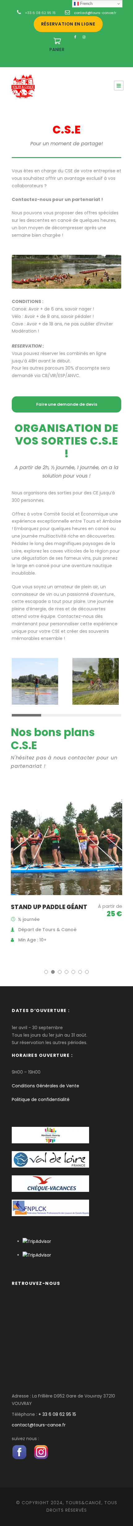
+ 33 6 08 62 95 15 (57, 1414)
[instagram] (84, 37)
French (85, 3)
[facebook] (75, 37)
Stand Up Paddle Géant (49, 907)
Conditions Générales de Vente (45, 1086)
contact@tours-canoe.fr (95, 12)
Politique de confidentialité (41, 1099)
